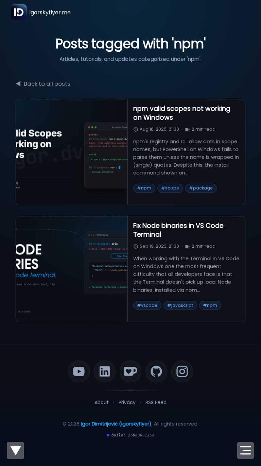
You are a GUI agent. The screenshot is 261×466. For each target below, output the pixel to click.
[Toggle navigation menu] (245, 450)
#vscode (147, 305)
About (101, 402)
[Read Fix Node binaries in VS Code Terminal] (72, 269)
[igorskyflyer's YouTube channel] (79, 371)
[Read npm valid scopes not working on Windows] (72, 152)
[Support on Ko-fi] (130, 371)
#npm (144, 188)
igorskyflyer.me (50, 12)
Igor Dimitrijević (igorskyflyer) (116, 423)
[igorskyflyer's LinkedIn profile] (105, 371)
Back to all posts (43, 84)
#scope (170, 188)
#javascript (180, 305)
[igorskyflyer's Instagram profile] (182, 371)
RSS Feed (156, 402)
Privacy (127, 402)
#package (201, 188)
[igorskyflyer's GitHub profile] (156, 371)
